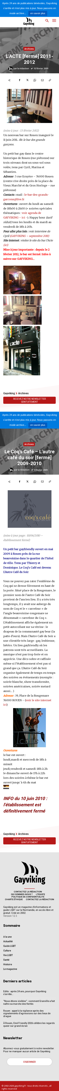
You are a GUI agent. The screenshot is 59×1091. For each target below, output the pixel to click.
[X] (27, 80)
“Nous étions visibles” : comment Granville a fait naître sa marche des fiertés (29, 1002)
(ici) (5, 245)
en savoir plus (37, 13)
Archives (29, 48)
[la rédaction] (11, 68)
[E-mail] (42, 80)
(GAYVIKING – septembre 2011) (29, 236)
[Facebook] (19, 80)
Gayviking (9, 393)
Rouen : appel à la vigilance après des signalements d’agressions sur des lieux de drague (26, 1013)
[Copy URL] (50, 80)
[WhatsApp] (34, 80)
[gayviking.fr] (26, 21)
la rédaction (23, 68)
